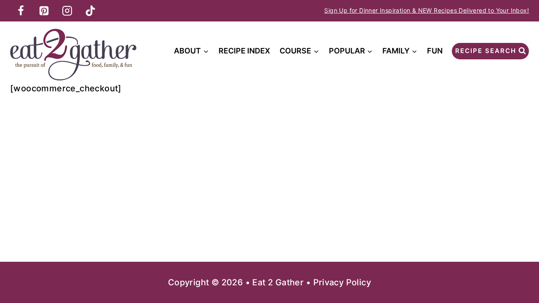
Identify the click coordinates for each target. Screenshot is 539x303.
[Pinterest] (43, 10)
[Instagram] (66, 10)
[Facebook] (20, 10)
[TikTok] (90, 10)
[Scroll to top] (518, 269)
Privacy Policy (342, 282)
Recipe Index (244, 50)
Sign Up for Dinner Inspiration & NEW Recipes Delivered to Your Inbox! (426, 10)
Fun (435, 50)
